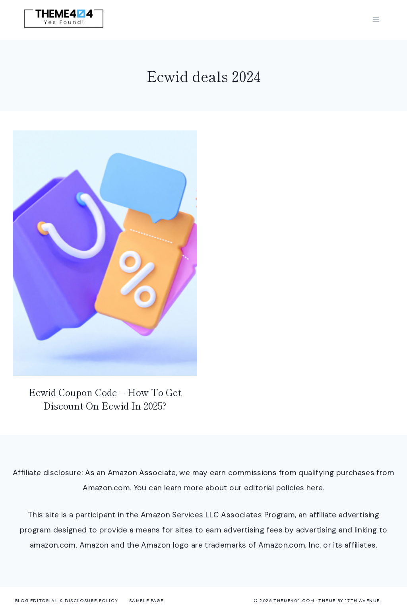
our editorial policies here (276, 488)
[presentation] (105, 253)
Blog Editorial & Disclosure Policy (66, 600)
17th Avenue (362, 600)
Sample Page (146, 600)
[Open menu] (375, 20)
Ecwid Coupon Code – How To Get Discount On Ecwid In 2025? (105, 398)
